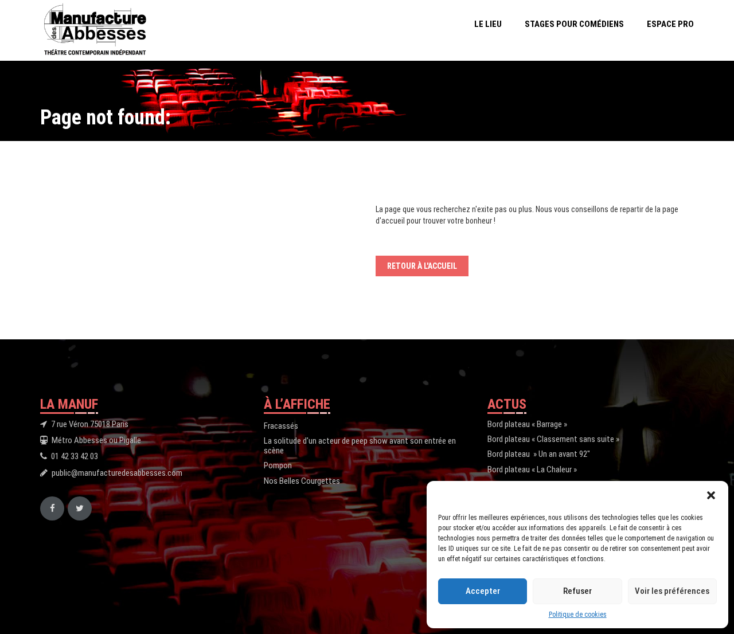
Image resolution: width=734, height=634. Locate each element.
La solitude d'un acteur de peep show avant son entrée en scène (360, 446)
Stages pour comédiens (574, 24)
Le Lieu (488, 24)
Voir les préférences (672, 591)
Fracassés (281, 426)
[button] (711, 495)
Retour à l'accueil (422, 266)
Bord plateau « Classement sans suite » (553, 439)
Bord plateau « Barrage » (527, 424)
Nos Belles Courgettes (302, 481)
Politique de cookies (578, 614)
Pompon (278, 465)
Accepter (483, 591)
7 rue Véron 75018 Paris (89, 424)
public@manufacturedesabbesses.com (117, 473)
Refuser (577, 591)
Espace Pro (670, 24)
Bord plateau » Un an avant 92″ (538, 454)
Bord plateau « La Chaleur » (532, 469)
